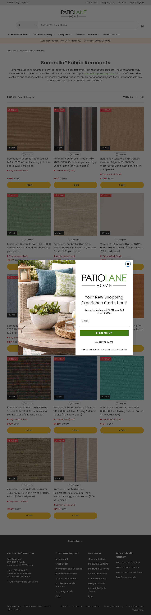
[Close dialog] (128, 264)
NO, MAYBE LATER (104, 342)
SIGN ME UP (104, 333)
